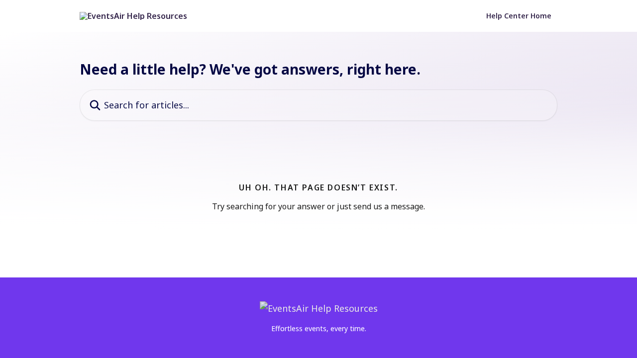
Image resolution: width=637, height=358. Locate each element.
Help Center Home (518, 15)
